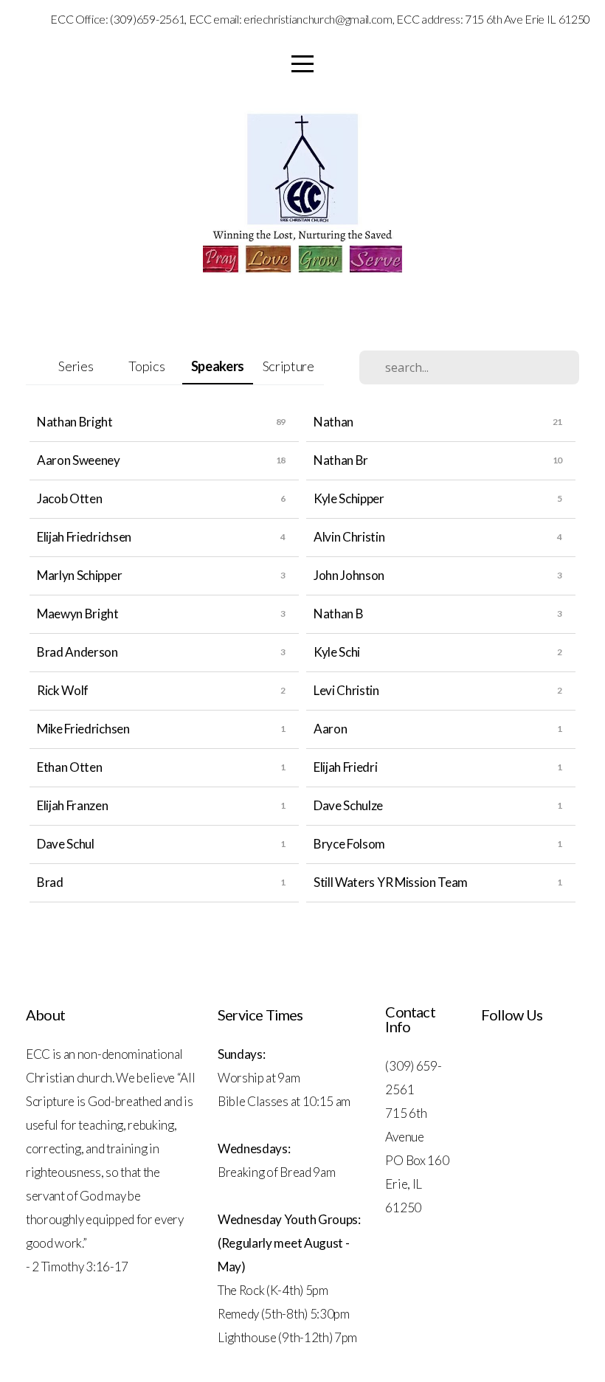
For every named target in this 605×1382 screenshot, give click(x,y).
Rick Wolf (63, 690)
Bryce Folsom (349, 843)
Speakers (217, 366)
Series (75, 366)
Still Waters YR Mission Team (391, 882)
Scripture (288, 366)
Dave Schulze (348, 805)
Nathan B (338, 613)
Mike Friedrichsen (83, 728)
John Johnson (349, 575)
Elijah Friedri (346, 767)
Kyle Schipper (349, 498)
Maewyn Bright (78, 613)
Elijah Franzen (72, 805)
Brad (50, 882)
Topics (146, 366)
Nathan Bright (75, 421)
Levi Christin (346, 690)
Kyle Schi (337, 652)
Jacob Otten (69, 498)
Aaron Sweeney (78, 460)
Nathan (333, 421)
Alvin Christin (349, 537)
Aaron (330, 728)
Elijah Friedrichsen (84, 537)
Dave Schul (65, 843)
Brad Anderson (77, 652)
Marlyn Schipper (79, 575)
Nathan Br (341, 460)
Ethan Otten (69, 767)
